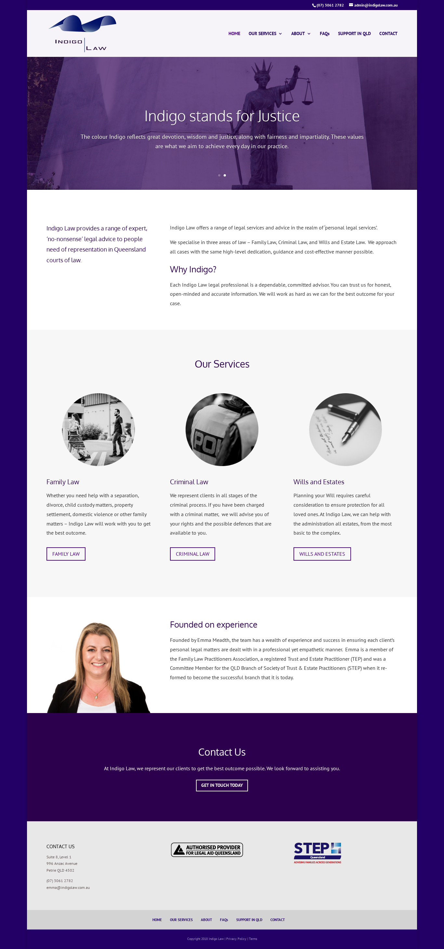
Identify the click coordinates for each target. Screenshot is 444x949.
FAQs (325, 33)
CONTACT (388, 33)
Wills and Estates (319, 481)
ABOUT (298, 33)
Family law (66, 554)
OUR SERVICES (262, 33)
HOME (234, 33)
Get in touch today (222, 785)
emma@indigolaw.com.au (68, 887)
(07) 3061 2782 (59, 880)
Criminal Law (189, 481)
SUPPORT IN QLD (354, 33)
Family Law (62, 481)
